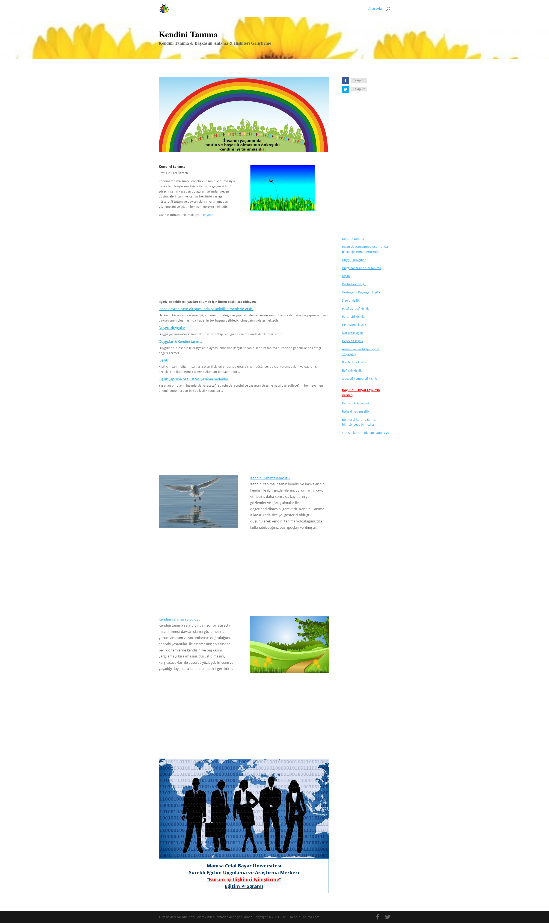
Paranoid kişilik (353, 316)
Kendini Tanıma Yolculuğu (180, 619)
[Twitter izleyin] (345, 89)
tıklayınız (207, 215)
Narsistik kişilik (352, 333)
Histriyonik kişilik (354, 325)
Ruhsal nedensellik (355, 411)
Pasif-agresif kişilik (355, 309)
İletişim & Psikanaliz (356, 403)
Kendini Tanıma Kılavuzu (270, 478)
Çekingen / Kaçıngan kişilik (361, 292)
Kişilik (163, 360)
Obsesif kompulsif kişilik (359, 378)
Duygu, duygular (172, 327)
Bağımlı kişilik (352, 370)
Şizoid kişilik (350, 300)
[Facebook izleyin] (345, 80)
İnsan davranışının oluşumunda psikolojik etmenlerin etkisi (206, 309)
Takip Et (359, 80)
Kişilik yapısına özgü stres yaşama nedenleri (194, 379)
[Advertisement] (244, 260)
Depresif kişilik (352, 341)
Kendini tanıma (353, 239)
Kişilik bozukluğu (354, 284)
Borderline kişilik (354, 362)
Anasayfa (375, 9)
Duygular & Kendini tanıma (180, 341)
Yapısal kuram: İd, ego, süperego (365, 433)
